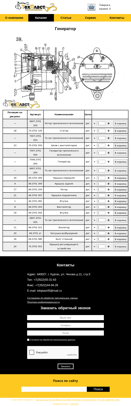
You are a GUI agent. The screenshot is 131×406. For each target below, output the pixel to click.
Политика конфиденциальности (43, 302)
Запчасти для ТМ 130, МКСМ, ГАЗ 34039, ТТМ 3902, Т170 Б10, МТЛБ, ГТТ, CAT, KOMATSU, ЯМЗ (78, 400)
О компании (14, 17)
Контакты (117, 17)
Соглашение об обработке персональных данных (52, 298)
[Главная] (36, 7)
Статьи (66, 17)
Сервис (90, 17)
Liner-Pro (74, 404)
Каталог (41, 17)
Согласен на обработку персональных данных (52, 340)
